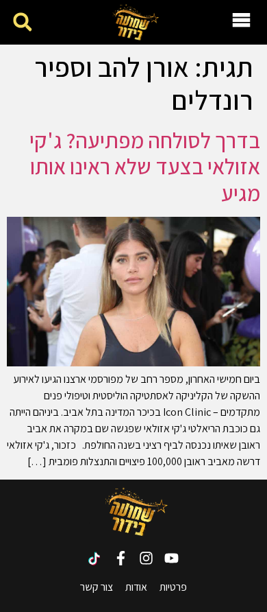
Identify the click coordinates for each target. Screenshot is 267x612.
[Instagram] (146, 558)
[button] (22, 22)
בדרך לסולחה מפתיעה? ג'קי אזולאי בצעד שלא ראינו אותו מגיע (144, 166)
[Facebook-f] (121, 558)
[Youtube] (171, 558)
